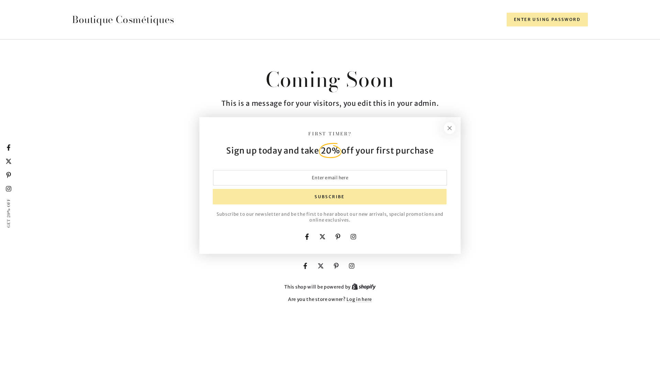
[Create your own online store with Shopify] (364, 287)
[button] (547, 19)
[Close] (449, 128)
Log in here (359, 299)
